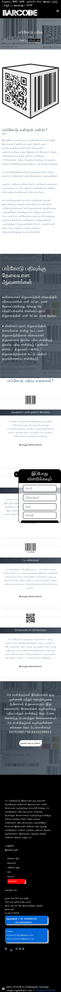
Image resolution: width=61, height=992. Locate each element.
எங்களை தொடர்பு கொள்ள (30, 743)
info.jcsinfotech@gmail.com (20, 938)
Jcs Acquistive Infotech (44, 990)
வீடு (22, 40)
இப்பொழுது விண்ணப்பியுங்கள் (30, 445)
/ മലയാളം (18, 5)
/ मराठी (20, 1)
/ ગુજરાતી (29, 1)
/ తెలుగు (45, 1)
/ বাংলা (38, 1)
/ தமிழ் (53, 1)
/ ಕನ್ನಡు (6, 5)
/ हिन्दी (14, 1)
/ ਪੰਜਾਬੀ (28, 5)
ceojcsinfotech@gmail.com (19, 935)
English (6, 1)
